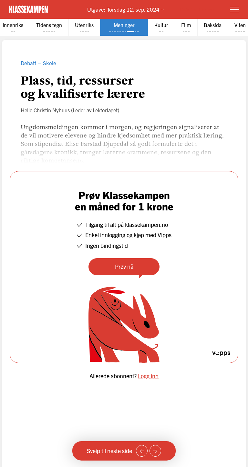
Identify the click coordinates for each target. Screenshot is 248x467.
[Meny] (234, 9)
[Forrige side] (142, 451)
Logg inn (148, 376)
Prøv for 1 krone (197, 9)
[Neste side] (155, 451)
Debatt (28, 62)
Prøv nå (124, 266)
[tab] (49, 27)
